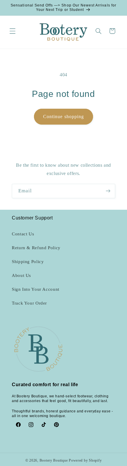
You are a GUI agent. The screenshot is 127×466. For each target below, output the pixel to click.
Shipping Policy (28, 261)
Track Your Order (29, 303)
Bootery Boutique (54, 460)
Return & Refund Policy (36, 247)
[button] (12, 31)
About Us (21, 275)
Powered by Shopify (85, 460)
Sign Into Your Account (35, 289)
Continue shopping (63, 116)
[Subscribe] (108, 191)
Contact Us (23, 234)
